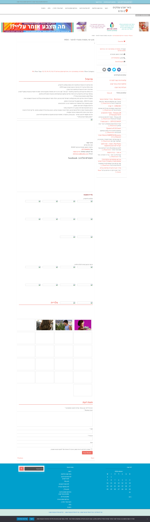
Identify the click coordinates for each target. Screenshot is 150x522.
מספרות (81, 71)
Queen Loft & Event (113, 128)
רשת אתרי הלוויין (58, 8)
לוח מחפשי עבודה (63, 486)
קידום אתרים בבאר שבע (56, 512)
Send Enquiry (119, 61)
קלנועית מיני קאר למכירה (117, 80)
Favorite (121, 41)
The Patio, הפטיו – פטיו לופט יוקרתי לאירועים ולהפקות (111, 145)
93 (45, 71)
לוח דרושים (65, 479)
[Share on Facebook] (119, 69)
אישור (31, 519)
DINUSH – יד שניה (114, 106)
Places (131, 35)
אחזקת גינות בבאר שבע (118, 84)
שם (91, 429)
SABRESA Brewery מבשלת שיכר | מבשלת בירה (109, 136)
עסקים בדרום (65, 496)
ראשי (106, 8)
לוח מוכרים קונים (64, 484)
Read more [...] (105, 103)
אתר (91, 442)
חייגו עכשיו (76, 151)
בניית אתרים (98, 512)
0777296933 (86, 149)
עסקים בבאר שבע (63, 494)
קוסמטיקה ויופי (73, 71)
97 (54, 71)
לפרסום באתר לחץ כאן (125, 2)
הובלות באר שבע (120, 87)
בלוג (49, 8)
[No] (147, 519)
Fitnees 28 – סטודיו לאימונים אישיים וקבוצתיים (111, 114)
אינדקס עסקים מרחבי (117, 35)
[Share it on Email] (104, 69)
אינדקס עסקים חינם (71, 8)
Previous (20, 458)
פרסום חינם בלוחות (110, 2)
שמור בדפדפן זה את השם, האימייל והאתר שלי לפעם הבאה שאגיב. (70, 449)
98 (33, 71)
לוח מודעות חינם (85, 8)
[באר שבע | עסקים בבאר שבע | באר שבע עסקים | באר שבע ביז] (122, 13)
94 (47, 71)
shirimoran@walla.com (80, 154)
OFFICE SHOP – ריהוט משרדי (110, 121)
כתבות (43, 8)
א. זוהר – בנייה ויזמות (114, 152)
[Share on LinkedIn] (109, 69)
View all (109, 93)
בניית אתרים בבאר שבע (72, 512)
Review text (88, 410)
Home (126, 35)
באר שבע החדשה (97, 8)
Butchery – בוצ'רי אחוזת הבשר (110, 99)
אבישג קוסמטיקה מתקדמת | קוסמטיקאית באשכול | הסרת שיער (109, 160)
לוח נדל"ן (66, 489)
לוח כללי (66, 481)
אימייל (90, 435)
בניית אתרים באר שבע (87, 512)
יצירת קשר (99, 2)
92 (43, 71)
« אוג (130, 497)
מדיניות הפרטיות (22, 519)
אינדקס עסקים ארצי (63, 499)
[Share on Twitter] (114, 69)
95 (50, 71)
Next (92, 458)
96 (52, 71)
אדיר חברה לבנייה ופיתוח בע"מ (110, 168)
